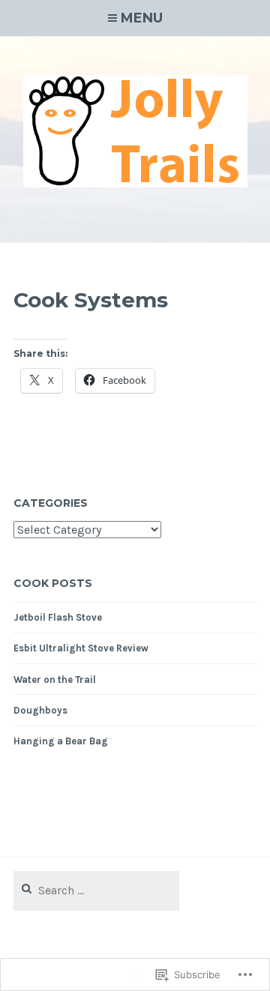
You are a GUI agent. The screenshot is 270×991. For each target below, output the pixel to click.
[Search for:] (96, 891)
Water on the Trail (55, 679)
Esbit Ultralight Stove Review (81, 648)
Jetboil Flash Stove (58, 617)
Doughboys (41, 710)
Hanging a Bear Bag (61, 741)
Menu (142, 18)
